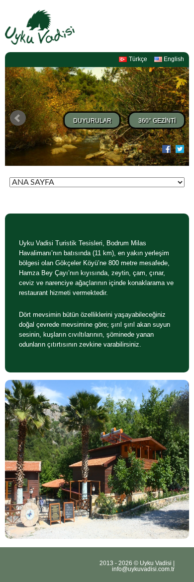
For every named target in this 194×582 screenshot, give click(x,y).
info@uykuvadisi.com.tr (143, 569)
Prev (18, 118)
